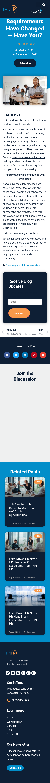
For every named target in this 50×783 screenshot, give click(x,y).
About (10, 717)
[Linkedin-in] (28, 673)
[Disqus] (25, 419)
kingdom (29, 265)
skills (37, 265)
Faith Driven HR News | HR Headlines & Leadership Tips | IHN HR (23, 564)
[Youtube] (13, 673)
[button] (38, 4)
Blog (18, 43)
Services (11, 725)
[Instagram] (33, 673)
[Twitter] (8, 673)
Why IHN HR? (14, 721)
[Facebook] (18, 673)
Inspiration (29, 43)
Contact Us (13, 734)
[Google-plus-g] (23, 673)
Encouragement (14, 265)
